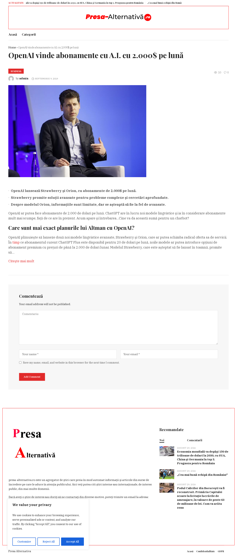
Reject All (49, 541)
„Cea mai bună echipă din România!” (155, 2)
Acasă (190, 551)
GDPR (221, 551)
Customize (24, 541)
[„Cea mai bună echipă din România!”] (166, 474)
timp (16, 242)
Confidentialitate (205, 551)
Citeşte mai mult (21, 261)
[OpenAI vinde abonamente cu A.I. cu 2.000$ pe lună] (77, 131)
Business (16, 71)
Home (12, 47)
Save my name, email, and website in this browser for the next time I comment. (71, 362)
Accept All (72, 541)
